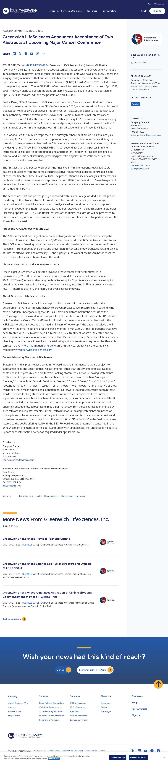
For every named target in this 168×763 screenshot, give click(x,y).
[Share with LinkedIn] (14, 53)
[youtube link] (145, 751)
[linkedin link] (139, 750)
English (135, 104)
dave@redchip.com (12, 485)
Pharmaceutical (51, 496)
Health (39, 496)
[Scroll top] (158, 684)
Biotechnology (26, 496)
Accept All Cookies (138, 757)
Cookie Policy (54, 758)
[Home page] (20, 11)
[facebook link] (152, 750)
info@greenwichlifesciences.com (18, 460)
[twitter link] (133, 750)
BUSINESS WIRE (37, 65)
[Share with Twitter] (20, 53)
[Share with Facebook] (26, 53)
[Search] (149, 4)
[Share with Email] (32, 53)
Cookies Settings (118, 757)
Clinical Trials (67, 496)
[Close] (164, 757)
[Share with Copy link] (37, 53)
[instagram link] (158, 750)
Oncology (80, 496)
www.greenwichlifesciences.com (32, 349)
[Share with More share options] (43, 53)
